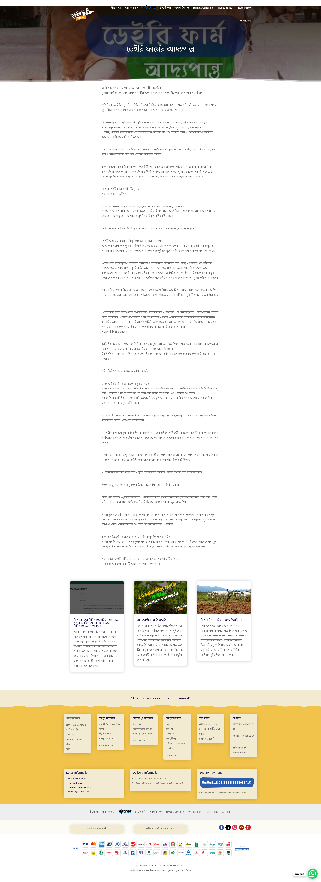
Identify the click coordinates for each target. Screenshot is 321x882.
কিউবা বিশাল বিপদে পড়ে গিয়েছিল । (221, 620)
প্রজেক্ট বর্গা (165, 8)
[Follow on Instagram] (234, 827)
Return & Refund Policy (79, 787)
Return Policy (243, 8)
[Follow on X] (228, 827)
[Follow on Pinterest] (248, 827)
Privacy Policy (75, 783)
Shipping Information (78, 792)
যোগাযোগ (245, 20)
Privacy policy (224, 8)
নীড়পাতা (116, 8)
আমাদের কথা (132, 8)
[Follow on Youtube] (241, 827)
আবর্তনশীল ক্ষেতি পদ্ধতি (151, 620)
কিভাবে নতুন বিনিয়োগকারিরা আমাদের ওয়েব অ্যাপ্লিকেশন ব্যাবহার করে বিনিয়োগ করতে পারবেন (96, 623)
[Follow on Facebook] (221, 827)
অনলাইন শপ (182, 8)
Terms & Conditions (78, 779)
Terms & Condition (203, 8)
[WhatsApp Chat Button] (313, 874)
